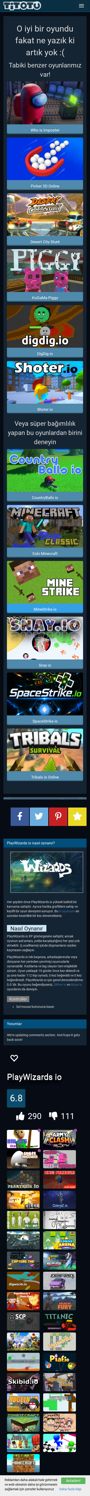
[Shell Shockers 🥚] (23, 1159)
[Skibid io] (23, 1382)
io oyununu (67, 911)
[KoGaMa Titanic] (59, 1321)
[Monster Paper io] (59, 1402)
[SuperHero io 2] (23, 1301)
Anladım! (73, 1481)
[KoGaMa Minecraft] (23, 1463)
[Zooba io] (23, 1443)
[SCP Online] (23, 1321)
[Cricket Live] (59, 1260)
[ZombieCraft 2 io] (23, 1423)
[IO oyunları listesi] (22, 6)
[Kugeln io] (23, 1402)
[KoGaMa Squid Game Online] (59, 1159)
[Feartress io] (23, 1179)
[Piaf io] (59, 1362)
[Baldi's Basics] (23, 1139)
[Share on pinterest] (58, 817)
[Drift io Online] (59, 1281)
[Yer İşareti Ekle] (77, 817)
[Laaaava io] (23, 1362)
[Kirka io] (23, 1200)
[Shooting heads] (59, 1382)
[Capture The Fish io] (23, 1260)
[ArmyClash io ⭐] (59, 1139)
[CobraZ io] (59, 1200)
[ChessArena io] (59, 1240)
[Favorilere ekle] (14, 1059)
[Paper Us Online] (59, 1220)
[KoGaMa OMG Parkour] (59, 1179)
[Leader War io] (59, 1423)
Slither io (60, 984)
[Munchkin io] (23, 1342)
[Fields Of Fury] (59, 1301)
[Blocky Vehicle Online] (23, 1240)
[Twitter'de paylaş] (39, 817)
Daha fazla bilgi (70, 1489)
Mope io (76, 984)
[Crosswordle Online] (59, 1342)
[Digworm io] (23, 1281)
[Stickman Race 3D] (59, 1443)
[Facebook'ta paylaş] (20, 817)
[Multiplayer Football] (23, 1220)
